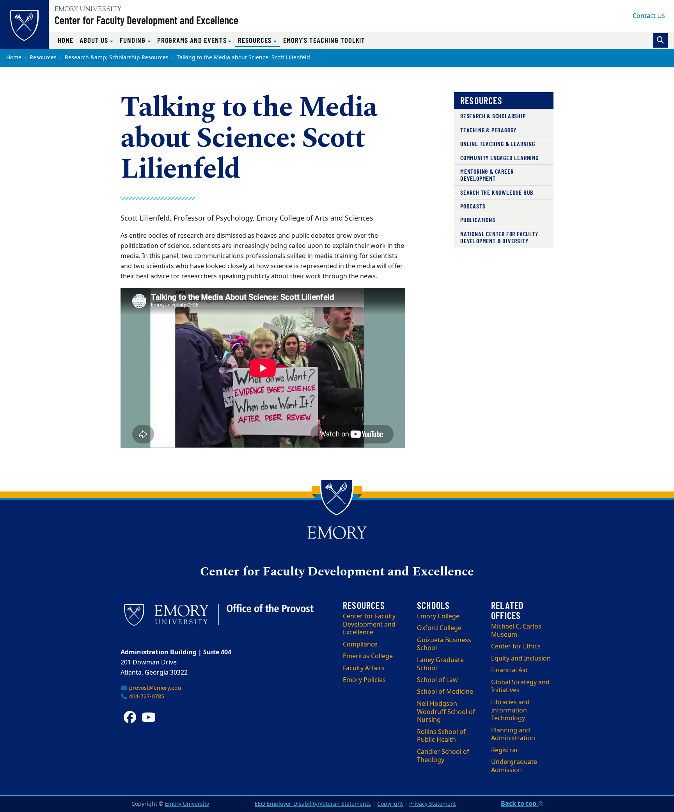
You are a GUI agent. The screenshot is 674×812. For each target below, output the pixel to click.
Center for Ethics (516, 646)
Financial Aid (509, 670)
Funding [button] (133, 40)
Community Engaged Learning (499, 157)
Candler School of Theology (443, 756)
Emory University (187, 804)
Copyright (390, 804)
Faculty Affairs (364, 668)
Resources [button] (259, 40)
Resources (43, 57)
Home (65, 40)
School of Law (437, 680)
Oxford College (439, 628)
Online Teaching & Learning (497, 143)
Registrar (504, 750)
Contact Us (649, 16)
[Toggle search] (660, 40)
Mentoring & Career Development (486, 174)
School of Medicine (445, 691)
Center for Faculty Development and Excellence (146, 19)
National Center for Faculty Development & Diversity (499, 237)
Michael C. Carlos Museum (516, 630)
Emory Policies (364, 680)
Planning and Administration (513, 734)
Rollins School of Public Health (441, 736)
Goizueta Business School (444, 644)
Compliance (360, 644)
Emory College (438, 616)
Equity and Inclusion (521, 658)
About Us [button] (95, 40)
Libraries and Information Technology (510, 710)
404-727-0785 (146, 697)
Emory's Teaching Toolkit (324, 40)
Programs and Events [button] (193, 40)
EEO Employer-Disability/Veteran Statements (313, 804)
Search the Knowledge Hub (496, 192)
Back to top (519, 803)
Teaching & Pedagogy (488, 130)
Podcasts (472, 206)
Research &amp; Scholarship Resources (116, 57)
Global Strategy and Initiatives (520, 686)
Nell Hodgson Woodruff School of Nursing (446, 712)
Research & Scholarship (493, 115)
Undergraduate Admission (514, 766)
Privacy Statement (432, 804)
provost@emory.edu (154, 688)
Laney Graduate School (440, 664)
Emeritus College (368, 656)
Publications (477, 219)
